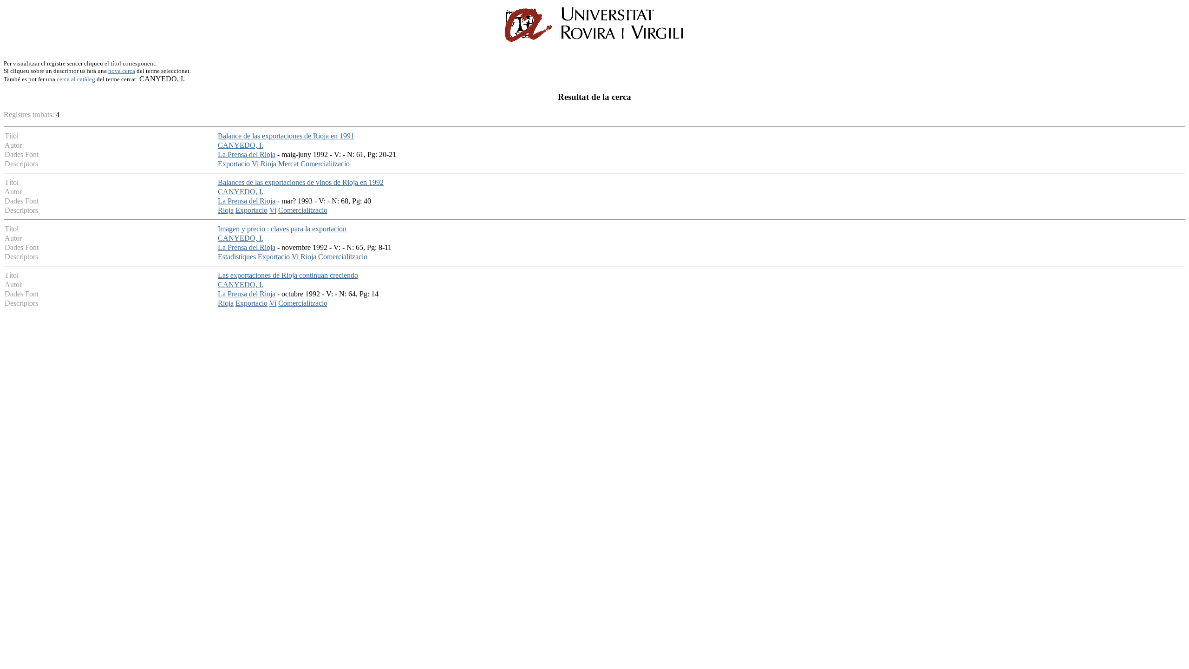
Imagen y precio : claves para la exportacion (282, 229)
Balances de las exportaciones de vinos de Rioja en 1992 (301, 182)
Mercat (288, 164)
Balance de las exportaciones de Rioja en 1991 (286, 136)
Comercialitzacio (325, 164)
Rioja (268, 164)
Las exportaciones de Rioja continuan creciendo (288, 275)
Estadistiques (237, 257)
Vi (255, 164)
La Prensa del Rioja (246, 154)
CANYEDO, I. (240, 145)
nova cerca (121, 70)
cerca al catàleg (76, 79)
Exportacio (234, 164)
